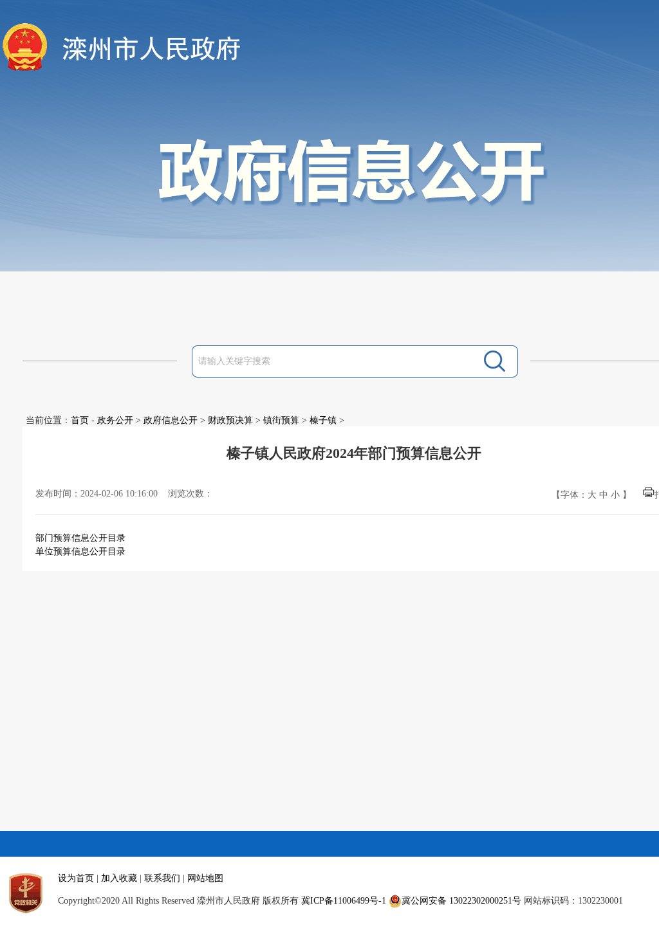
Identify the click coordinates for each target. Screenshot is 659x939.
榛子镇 (323, 420)
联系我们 (162, 878)
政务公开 (115, 420)
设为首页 (76, 878)
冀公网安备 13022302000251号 (461, 901)
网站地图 (205, 878)
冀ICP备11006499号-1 (343, 901)
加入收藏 (119, 878)
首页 (80, 420)
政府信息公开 (171, 420)
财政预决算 (230, 420)
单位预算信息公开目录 (80, 551)
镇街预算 (281, 420)
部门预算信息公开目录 (80, 538)
